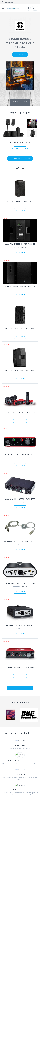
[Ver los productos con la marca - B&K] (11, 715)
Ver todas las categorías (20, 158)
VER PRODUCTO (20, 54)
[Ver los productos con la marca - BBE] (29, 715)
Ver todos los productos (20, 688)
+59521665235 (8, 2)
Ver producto (20, 210)
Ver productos (20, 148)
